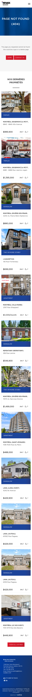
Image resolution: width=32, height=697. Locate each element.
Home (10, 57)
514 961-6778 (10, 669)
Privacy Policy (12, 691)
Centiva (19, 694)
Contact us (20, 57)
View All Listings (16, 644)
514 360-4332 (10, 667)
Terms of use (20, 691)
